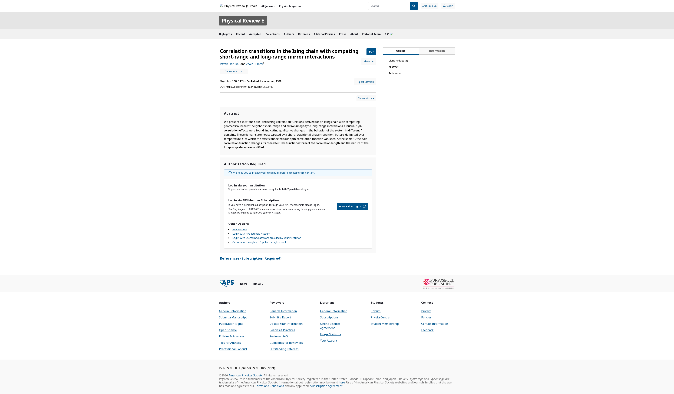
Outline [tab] (400, 50)
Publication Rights (231, 324)
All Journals (268, 6)
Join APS (258, 283)
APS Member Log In (349, 206)
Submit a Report (280, 317)
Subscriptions (329, 317)
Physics (376, 311)
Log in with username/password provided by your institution (266, 238)
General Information (232, 311)
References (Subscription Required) (251, 258)
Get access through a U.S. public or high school (259, 242)
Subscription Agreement (326, 386)
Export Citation (365, 81)
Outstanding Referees (284, 349)
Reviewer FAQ (279, 336)
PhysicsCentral (380, 317)
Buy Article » (239, 229)
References (395, 73)
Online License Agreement (330, 326)
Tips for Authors (230, 343)
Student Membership (385, 324)
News (243, 283)
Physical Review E (243, 20)
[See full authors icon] (234, 71)
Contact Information (434, 324)
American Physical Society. (246, 375)
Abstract (393, 67)
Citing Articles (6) (398, 60)
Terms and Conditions (269, 386)
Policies (426, 317)
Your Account (328, 341)
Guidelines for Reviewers (286, 343)
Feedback (427, 330)
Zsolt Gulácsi (254, 64)
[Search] (414, 6)
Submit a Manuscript (233, 317)
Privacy (426, 311)
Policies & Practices (232, 336)
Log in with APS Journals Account (251, 233)
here (342, 382)
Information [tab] (437, 50)
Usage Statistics (330, 334)
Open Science (228, 330)
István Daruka (229, 64)
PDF (371, 51)
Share (367, 61)
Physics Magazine (290, 6)
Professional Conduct (233, 349)
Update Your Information (286, 324)
